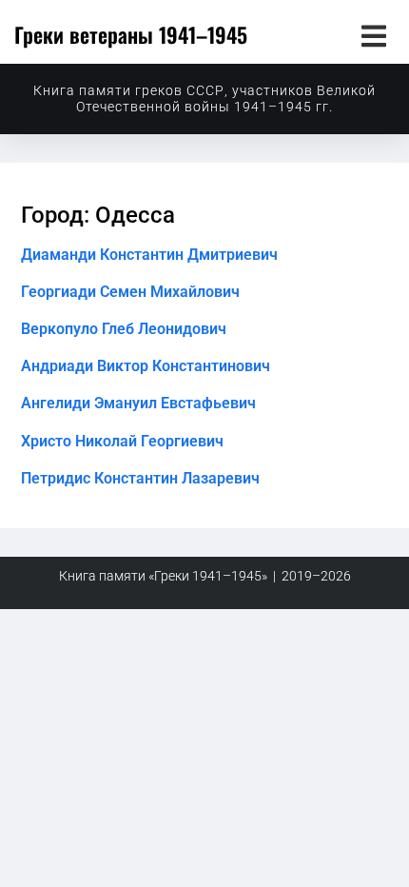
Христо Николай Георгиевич (122, 441)
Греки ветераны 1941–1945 (130, 34)
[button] (373, 35)
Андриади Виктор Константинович (145, 366)
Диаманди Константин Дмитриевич (149, 255)
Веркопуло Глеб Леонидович (123, 329)
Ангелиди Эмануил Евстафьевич (138, 403)
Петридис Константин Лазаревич (140, 478)
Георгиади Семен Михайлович (130, 292)
